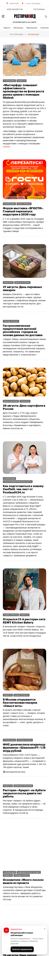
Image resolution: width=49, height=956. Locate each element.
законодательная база (15, 772)
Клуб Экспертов (15, 9)
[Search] (46, 16)
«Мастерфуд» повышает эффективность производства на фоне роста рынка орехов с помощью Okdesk (23, 91)
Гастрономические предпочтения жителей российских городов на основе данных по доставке (22, 330)
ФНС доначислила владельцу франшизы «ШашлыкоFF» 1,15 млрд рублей (24, 747)
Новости (6, 27)
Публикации (18, 27)
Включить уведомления (22, 949)
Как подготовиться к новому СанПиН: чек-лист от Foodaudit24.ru (23, 489)
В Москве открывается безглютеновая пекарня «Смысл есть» (20, 702)
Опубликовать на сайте (24, 22)
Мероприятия (31, 27)
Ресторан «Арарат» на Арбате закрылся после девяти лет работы (24, 793)
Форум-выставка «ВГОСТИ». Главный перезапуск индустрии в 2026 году (23, 211)
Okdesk (6, 146)
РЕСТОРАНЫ (39, 9)
